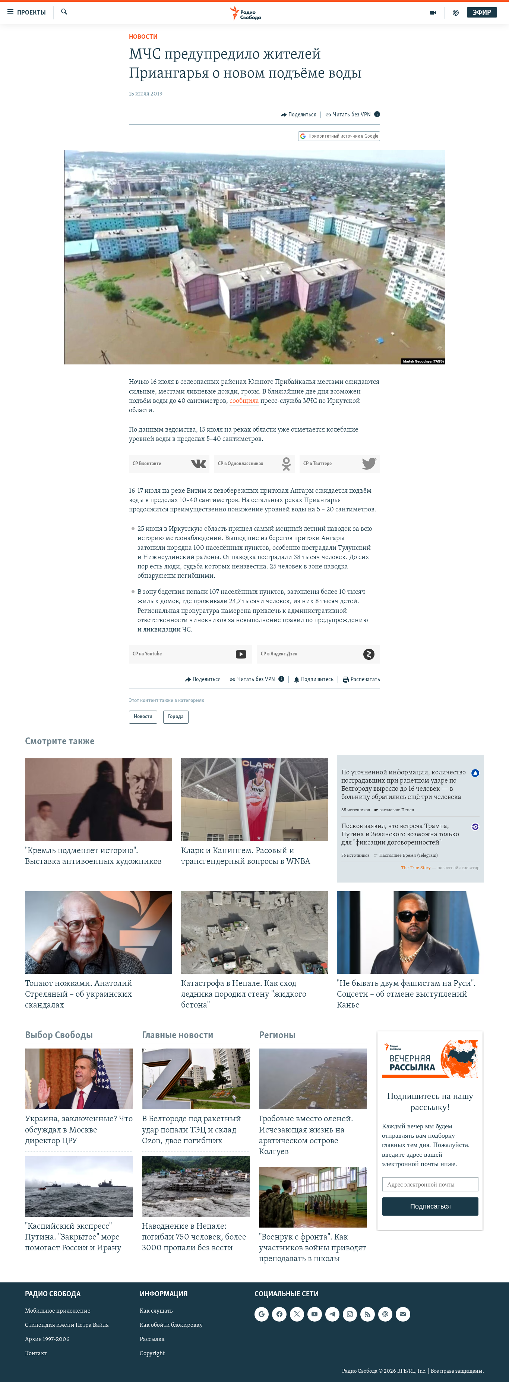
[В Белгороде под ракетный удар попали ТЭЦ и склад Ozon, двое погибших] (196, 1079)
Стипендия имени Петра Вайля (67, 1326)
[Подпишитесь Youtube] (314, 1314)
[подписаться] (403, 1314)
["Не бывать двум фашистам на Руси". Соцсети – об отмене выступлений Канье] (410, 932)
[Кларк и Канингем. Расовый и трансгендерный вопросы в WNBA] (254, 799)
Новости (143, 37)
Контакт (36, 1354)
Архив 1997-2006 (47, 1340)
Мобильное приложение (58, 1311)
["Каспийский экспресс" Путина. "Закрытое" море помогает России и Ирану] (79, 1186)
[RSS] (367, 1314)
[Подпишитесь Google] (262, 1314)
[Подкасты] (385, 1314)
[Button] (299, 115)
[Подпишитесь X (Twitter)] (297, 1314)
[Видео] (433, 12)
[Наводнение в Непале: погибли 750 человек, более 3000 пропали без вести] (196, 1186)
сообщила (244, 401)
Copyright (152, 1354)
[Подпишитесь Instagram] (350, 1314)
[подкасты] (456, 12)
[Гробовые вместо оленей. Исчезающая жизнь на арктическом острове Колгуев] (313, 1079)
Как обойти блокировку (171, 1326)
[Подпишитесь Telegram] (332, 1314)
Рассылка (152, 1340)
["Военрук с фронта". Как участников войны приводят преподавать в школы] (313, 1197)
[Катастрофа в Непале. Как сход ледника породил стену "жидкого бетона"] (254, 932)
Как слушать (156, 1311)
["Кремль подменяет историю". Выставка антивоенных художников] (98, 799)
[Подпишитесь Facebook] (279, 1314)
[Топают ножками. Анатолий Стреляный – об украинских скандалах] (98, 932)
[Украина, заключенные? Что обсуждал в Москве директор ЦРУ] (79, 1079)
